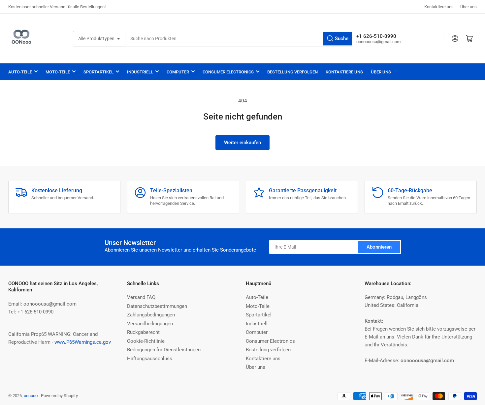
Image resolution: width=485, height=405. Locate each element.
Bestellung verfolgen (292, 71)
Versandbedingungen (150, 324)
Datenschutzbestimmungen (157, 306)
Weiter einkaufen (242, 143)
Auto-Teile (20, 71)
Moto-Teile (58, 71)
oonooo (31, 395)
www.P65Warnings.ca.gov (82, 342)
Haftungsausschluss (149, 359)
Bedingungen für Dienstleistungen (164, 350)
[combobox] (239, 38)
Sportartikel (98, 71)
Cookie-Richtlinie (146, 341)
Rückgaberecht (143, 332)
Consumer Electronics (228, 71)
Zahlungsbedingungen (151, 315)
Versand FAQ (141, 297)
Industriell (140, 71)
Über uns (468, 6)
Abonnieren (379, 247)
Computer (178, 71)
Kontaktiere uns (439, 6)
